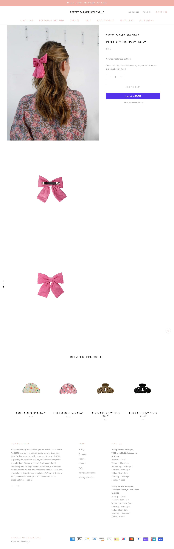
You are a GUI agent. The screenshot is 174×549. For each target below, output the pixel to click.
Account (133, 12)
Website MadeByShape (20, 541)
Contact (82, 463)
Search (147, 12)
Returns (82, 458)
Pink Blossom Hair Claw (68, 413)
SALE (88, 20)
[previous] (8, 392)
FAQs (81, 468)
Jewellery (127, 20)
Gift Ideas (146, 20)
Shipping (82, 454)
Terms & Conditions (87, 472)
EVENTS (75, 20)
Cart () (161, 12)
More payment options (133, 102)
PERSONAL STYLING (51, 20)
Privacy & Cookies (86, 477)
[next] (165, 392)
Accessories (105, 20)
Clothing (27, 20)
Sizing (81, 449)
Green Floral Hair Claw (31, 413)
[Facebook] (12, 486)
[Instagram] (18, 486)
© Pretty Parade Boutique (26, 538)
